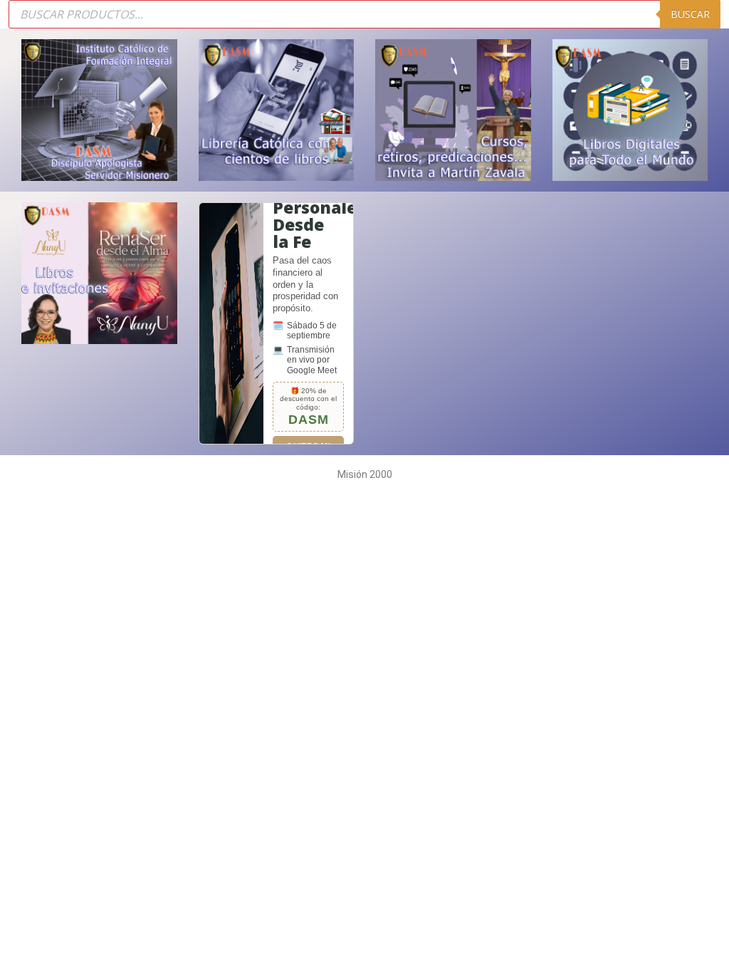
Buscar (690, 14)
